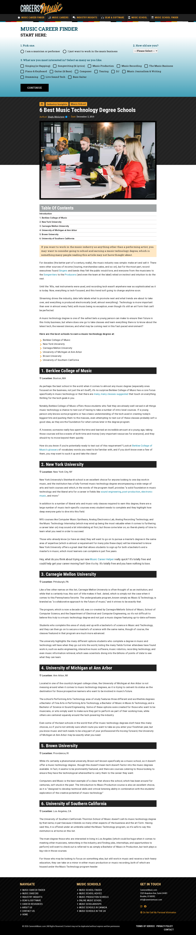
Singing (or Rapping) (37, 65)
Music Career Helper (102, 559)
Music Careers (59, 17)
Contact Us (28, 911)
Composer (86, 71)
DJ (117, 71)
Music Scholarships (90, 904)
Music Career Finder (32, 17)
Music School (139, 17)
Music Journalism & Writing (144, 71)
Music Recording (132, 65)
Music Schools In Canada (93, 907)
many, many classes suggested (111, 394)
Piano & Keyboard (36, 71)
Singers (63, 270)
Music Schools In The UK (92, 911)
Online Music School (90, 900)
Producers (70, 274)
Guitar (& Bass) (63, 71)
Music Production (103, 65)
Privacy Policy (164, 926)
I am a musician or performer (42, 51)
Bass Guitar (80, 76)
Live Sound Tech (55, 76)
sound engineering (111, 491)
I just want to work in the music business (93, 51)
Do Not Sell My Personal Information (159, 912)
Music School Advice (90, 893)
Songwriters (50, 274)
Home (25, 914)
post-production (131, 491)
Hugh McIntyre (56, 116)
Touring (103, 71)
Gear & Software (114, 17)
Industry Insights (86, 17)
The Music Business (161, 65)
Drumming (31, 76)
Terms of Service (145, 926)
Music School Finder (166, 17)
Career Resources (32, 904)
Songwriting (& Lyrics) (71, 65)
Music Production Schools (94, 897)
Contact (169, 929)
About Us (27, 907)
